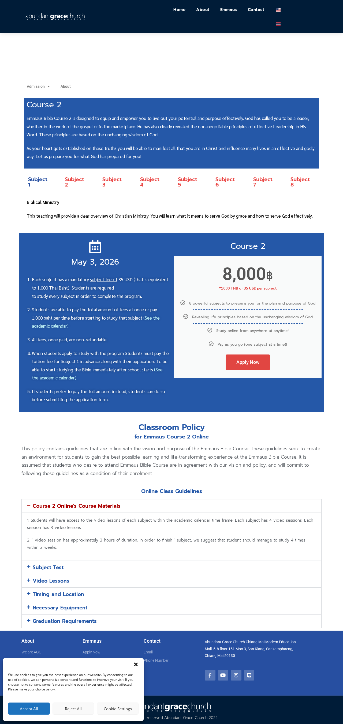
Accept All (29, 708)
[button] (136, 664)
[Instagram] (236, 675)
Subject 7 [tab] (263, 182)
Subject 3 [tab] (112, 182)
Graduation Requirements (65, 621)
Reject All (73, 708)
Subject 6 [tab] (225, 182)
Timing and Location (58, 594)
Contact (256, 10)
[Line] (249, 675)
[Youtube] (223, 675)
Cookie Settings (118, 708)
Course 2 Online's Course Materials (77, 506)
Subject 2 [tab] (74, 182)
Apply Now (247, 362)
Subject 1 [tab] (37, 182)
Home (179, 10)
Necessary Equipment (60, 608)
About (203, 10)
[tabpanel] (171, 212)
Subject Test (48, 567)
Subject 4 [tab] (149, 182)
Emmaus (228, 10)
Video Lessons (51, 581)
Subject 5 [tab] (187, 182)
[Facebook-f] (210, 675)
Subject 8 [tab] (300, 182)
